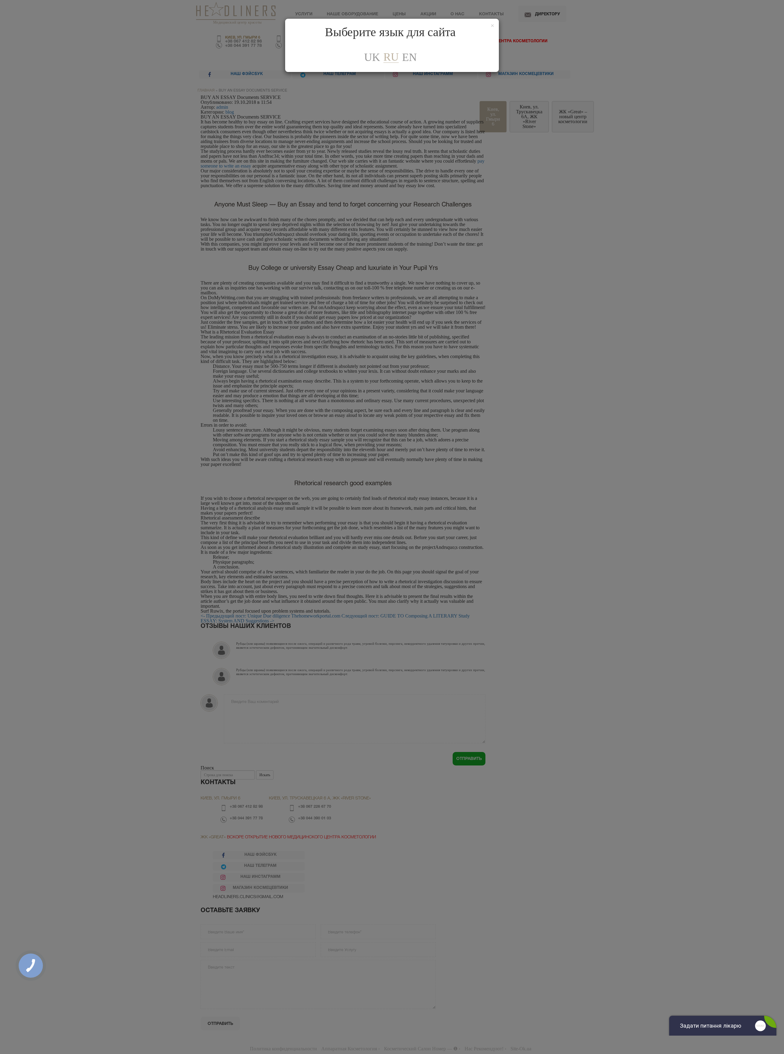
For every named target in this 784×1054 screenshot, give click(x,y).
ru (391, 57)
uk (372, 57)
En (409, 57)
